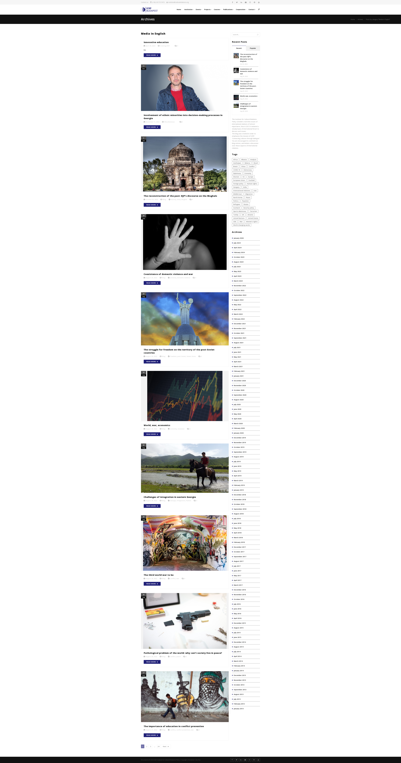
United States (253, 218)
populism (245, 201)
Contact (252, 9)
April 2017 (237, 580)
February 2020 (239, 428)
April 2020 (237, 419)
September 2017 (240, 556)
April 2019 (237, 476)
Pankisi (188, 501)
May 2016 (237, 613)
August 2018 (239, 514)
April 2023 (237, 276)
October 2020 (239, 390)
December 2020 (240, 381)
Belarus (247, 163)
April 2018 (237, 533)
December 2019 (240, 438)
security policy (248, 208)
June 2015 (237, 637)
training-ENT (165, 46)
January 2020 (239, 433)
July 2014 (237, 652)
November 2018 (240, 499)
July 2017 (237, 566)
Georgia (173, 501)
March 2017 (238, 585)
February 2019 (239, 485)
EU (244, 177)
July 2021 (237, 347)
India (179, 199)
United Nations (238, 218)
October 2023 (239, 257)
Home (179, 9)
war (177, 578)
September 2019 (240, 452)
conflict (173, 578)
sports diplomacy (239, 211)
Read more (151, 55)
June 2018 (237, 523)
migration (249, 194)
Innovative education (156, 42)
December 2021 (240, 324)
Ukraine (250, 215)
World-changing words (241, 225)
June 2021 (237, 352)
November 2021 (240, 328)
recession (181, 429)
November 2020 (240, 385)
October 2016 (239, 599)
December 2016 (240, 590)
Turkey (235, 215)
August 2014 (239, 647)
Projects (207, 9)
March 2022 (238, 314)
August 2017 (239, 561)
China (243, 166)
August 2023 (239, 262)
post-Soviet (181, 356)
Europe (250, 177)
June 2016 (237, 609)
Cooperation (240, 9)
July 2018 (237, 518)
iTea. (199, 760)
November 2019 (240, 442)
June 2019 (237, 466)
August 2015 (239, 628)
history (173, 199)
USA (234, 222)
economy (173, 429)
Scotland (236, 208)
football (252, 180)
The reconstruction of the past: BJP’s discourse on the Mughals (180, 195)
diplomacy (237, 173)
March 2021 (238, 366)
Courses (217, 9)
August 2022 (239, 300)
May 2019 (237, 471)
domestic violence (183, 278)
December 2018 (240, 495)
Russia (246, 204)
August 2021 (239, 343)
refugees (236, 204)
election (236, 177)
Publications (228, 9)
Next (164, 746)
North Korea (237, 197)
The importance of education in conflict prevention (174, 726)
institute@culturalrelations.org (179, 2)
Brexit (235, 166)
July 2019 (237, 461)
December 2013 (240, 675)
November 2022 (240, 286)
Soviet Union (191, 356)
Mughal (184, 199)
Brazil (256, 163)
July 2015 (237, 632)
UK (243, 215)
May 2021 (237, 357)
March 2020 (238, 423)
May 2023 (237, 271)
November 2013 (240, 680)
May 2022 (237, 305)
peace (178, 657)
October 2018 (239, 504)
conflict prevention (183, 730)
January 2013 (239, 709)
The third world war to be (159, 575)
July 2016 (237, 604)
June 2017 (237, 571)
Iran (255, 191)
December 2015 (240, 623)
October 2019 (239, 447)
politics (236, 201)
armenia (173, 278)
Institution (188, 9)
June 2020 (237, 409)
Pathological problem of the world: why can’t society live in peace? (183, 653)
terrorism (253, 211)
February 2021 (239, 371)
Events (198, 9)
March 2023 (238, 281)
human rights (252, 184)
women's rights (252, 222)
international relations (241, 191)
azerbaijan (237, 163)
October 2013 (239, 685)
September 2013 (240, 690)
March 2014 (238, 661)
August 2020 (239, 400)
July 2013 (237, 699)
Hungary (236, 187)
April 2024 (237, 247)
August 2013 (239, 694)
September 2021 (240, 338)
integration (181, 501)
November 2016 (240, 594)
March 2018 (238, 537)
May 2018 (237, 528)
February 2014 (239, 666)
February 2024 (239, 252)
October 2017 (239, 552)
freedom (173, 356)
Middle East (237, 194)
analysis (253, 160)
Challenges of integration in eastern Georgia (170, 497)
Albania (244, 160)
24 (158, 746)
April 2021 (237, 362)
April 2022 (237, 309)
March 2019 (238, 480)
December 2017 (240, 547)
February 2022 (239, 319)
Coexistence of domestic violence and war (168, 274)
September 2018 (240, 509)
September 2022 (240, 295)
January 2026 (239, 238)
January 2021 (239, 376)
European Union (239, 180)
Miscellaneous (169, 122)
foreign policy (238, 184)
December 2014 (240, 642)
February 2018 (239, 542)
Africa (235, 160)
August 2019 (239, 457)
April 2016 (237, 618)
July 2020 (237, 404)
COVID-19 (236, 170)
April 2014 (237, 656)
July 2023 (237, 267)
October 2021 (239, 333)
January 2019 (239, 490)
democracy (248, 170)
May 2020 (237, 414)
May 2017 (237, 575)
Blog (164, 199)
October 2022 (239, 290)
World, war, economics (157, 425)
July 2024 (237, 243)
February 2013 (239, 704)
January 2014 (239, 671)
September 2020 (240, 395)
